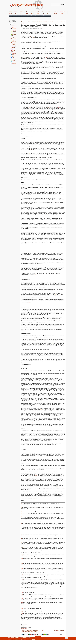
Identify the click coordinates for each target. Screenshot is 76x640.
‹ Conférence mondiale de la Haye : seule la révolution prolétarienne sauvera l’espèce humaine (30, 631)
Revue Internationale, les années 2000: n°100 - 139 (30, 21)
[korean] (27, 13)
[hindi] (16, 13)
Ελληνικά (63, 11)
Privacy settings (38, 636)
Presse (44, 15)
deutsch (21, 11)
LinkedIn (13, 62)
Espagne (23, 626)
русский (10, 13)
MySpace (14, 63)
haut (42, 630)
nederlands (49, 11)
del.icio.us (14, 25)
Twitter (13, 54)
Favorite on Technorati (13, 32)
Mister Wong (14, 38)
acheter (48, 15)
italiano (27, 11)
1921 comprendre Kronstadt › (59, 630)
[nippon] (32, 13)
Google (13, 60)
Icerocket (14, 46)
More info (33, 639)
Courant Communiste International (26, 4)
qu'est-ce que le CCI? (24, 15)
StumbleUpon (14, 43)
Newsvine (14, 41)
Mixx (13, 40)
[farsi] (21, 13)
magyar (55, 13)
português (56, 11)
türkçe (43, 11)
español (38, 11)
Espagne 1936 (24, 628)
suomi (62, 13)
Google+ (13, 50)
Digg (13, 27)
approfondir (40, 15)
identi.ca (13, 48)
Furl (13, 37)
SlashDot (14, 53)
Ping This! (14, 30)
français (16, 11)
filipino (38, 13)
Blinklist (13, 35)
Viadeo (13, 44)
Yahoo (13, 47)
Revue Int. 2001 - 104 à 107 (46, 21)
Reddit (13, 51)
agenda (10, 15)
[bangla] (48, 13)
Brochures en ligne (33, 15)
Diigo (13, 57)
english (10, 11)
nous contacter (16, 15)
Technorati (14, 34)
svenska (32, 11)
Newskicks (14, 28)
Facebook (14, 59)
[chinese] (43, 13)
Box (13, 56)
